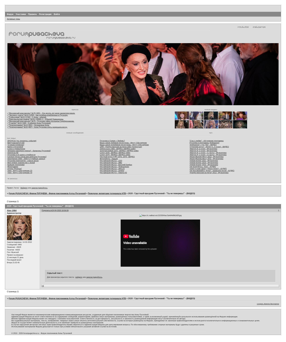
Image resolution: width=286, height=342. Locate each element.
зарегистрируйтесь (39, 188)
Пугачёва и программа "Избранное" (205, 143)
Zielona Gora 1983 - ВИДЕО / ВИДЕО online (118, 149)
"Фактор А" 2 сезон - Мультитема (203, 151)
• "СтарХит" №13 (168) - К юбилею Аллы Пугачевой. (29, 123)
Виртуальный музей (15, 143)
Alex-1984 (12, 210)
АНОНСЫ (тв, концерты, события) (21, 141)
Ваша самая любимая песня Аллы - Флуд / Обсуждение (123, 143)
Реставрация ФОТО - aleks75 (112, 169)
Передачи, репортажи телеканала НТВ (107, 193)
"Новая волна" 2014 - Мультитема (204, 163)
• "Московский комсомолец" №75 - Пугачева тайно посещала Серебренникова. (40, 121)
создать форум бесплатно (268, 304)
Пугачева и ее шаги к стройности (21, 155)
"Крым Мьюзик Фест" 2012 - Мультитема (206, 157)
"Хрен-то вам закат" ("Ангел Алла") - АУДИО (208, 169)
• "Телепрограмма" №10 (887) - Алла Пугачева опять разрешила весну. (37, 127)
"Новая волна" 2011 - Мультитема (204, 161)
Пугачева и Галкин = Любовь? (112, 141)
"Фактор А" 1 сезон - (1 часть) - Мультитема (208, 153)
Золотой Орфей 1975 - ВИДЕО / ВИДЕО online (119, 151)
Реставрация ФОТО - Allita (111, 163)
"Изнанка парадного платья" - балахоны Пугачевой (28, 151)
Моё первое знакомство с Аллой (21, 163)
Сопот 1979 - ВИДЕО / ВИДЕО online (115, 155)
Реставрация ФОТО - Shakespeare (114, 167)
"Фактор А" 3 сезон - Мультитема (203, 149)
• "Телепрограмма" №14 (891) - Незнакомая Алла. (28, 125)
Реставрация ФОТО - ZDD (111, 161)
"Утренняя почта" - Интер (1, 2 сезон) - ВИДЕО (209, 147)
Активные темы (13, 19)
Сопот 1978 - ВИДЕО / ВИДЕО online (115, 153)
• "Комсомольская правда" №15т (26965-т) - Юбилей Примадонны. (35, 119)
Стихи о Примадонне (16, 149)
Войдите (24, 188)
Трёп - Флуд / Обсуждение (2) (19, 171)
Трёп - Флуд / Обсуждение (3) (19, 173)
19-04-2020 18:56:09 (60, 210)
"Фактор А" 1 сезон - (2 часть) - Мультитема (208, 155)
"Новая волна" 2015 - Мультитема (204, 165)
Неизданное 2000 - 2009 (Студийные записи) (26, 159)
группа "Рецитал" (14, 169)
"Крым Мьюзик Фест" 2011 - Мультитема (206, 159)
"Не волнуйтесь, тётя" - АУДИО (203, 167)
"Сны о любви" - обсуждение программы (207, 141)
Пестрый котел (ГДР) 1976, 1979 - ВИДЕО (117, 157)
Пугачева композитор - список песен (23, 161)
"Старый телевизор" (15, 145)
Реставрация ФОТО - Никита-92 (113, 173)
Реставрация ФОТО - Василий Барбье (116, 165)
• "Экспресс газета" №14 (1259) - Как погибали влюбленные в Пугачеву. (37, 115)
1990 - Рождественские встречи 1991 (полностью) (121, 147)
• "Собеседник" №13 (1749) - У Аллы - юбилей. (27, 117)
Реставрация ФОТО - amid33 (112, 171)
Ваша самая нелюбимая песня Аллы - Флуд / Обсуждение (124, 145)
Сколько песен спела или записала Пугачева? (27, 157)
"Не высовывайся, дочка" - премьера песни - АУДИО (212, 171)
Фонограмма (12, 167)
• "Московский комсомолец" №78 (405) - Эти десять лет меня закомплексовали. (41, 113)
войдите (78, 277)
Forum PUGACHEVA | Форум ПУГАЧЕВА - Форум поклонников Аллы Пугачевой (47, 193)
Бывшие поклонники (15, 165)
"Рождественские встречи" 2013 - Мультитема (209, 173)
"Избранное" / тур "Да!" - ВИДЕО (203, 145)
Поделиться (47, 210)
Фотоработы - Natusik (109, 159)
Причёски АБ (12, 153)
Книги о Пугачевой (15, 147)
